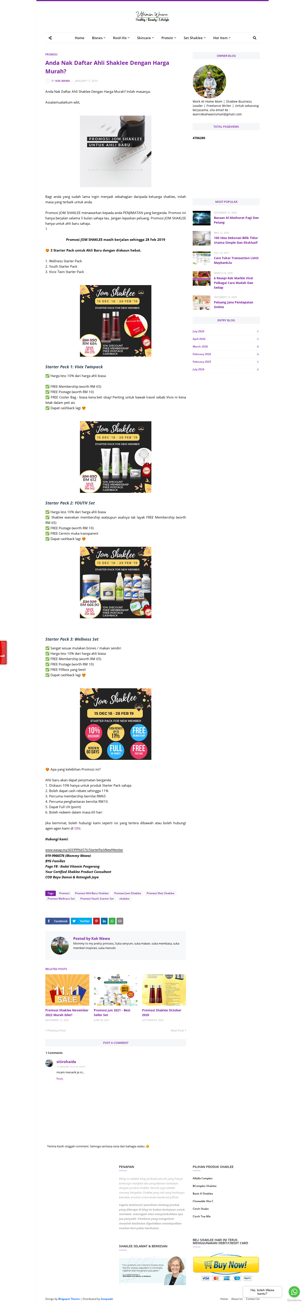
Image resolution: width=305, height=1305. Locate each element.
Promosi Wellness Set (61, 898)
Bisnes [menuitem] (97, 38)
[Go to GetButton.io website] (294, 1300)
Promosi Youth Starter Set (97, 898)
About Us (237, 1299)
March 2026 (226, 346)
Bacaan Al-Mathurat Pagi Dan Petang (236, 220)
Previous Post (56, 1030)
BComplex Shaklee (205, 1186)
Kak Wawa (62, 81)
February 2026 (226, 354)
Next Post (177, 1030)
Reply (59, 1078)
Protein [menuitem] (167, 38)
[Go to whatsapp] (294, 1291)
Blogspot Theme (69, 1299)
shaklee (124, 898)
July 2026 (226, 331)
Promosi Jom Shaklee (127, 893)
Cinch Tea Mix (202, 1216)
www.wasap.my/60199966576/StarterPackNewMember (84, 850)
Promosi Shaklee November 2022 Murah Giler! (66, 1012)
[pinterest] (243, 1231)
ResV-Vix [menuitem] (120, 38)
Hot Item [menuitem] (220, 38)
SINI (77, 828)
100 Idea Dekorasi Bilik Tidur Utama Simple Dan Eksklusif (236, 240)
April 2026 (226, 339)
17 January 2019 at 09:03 (70, 1066)
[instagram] (209, 1231)
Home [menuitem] (79, 38)
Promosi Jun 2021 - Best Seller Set (112, 1012)
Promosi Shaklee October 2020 (161, 1012)
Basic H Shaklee (203, 1193)
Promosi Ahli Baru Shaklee (92, 893)
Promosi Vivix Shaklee (160, 893)
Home (224, 1299)
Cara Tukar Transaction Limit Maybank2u (236, 260)
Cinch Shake (201, 1209)
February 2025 (226, 362)
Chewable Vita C (203, 1201)
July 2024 (226, 369)
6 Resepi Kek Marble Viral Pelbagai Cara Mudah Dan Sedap (233, 283)
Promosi (51, 54)
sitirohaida (66, 1061)
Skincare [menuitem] (144, 38)
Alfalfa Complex (203, 1178)
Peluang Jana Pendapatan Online (233, 304)
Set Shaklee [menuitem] (193, 38)
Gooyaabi (107, 1299)
